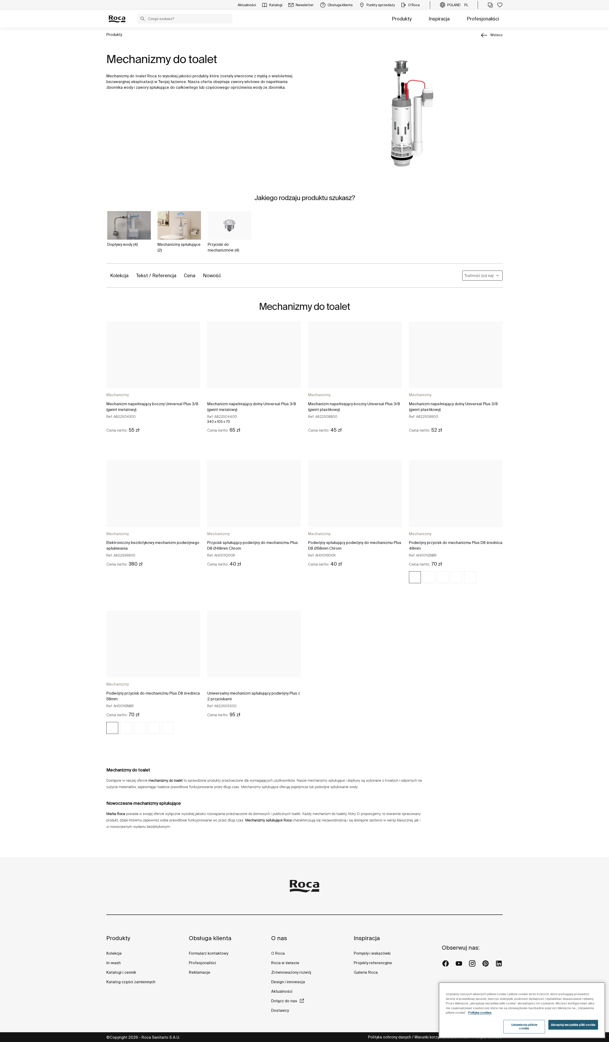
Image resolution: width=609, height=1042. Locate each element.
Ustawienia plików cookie (524, 1026)
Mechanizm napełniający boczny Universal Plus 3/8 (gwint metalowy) (152, 407)
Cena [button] (189, 275)
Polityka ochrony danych (389, 1037)
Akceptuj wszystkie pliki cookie (573, 1025)
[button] (142, 19)
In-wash (113, 963)
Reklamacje (199, 972)
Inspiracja (439, 18)
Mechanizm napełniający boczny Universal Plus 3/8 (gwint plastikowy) (354, 407)
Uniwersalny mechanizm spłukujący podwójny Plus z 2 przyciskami (253, 696)
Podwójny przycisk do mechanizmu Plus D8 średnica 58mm (153, 696)
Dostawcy (280, 1010)
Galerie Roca (366, 972)
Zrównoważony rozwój (291, 972)
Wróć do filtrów (598, 985)
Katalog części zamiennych (130, 982)
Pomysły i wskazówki (372, 953)
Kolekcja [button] (119, 275)
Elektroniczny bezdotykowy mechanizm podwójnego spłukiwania (152, 545)
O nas (279, 938)
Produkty (402, 18)
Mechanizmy (117, 395)
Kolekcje (114, 953)
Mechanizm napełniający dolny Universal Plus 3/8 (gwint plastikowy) (453, 407)
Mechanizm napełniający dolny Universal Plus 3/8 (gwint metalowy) (251, 407)
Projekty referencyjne (373, 963)
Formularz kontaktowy (208, 953)
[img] (415, 577)
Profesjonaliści (483, 18)
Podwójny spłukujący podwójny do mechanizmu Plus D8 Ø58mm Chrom (354, 545)
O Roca (278, 953)
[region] (522, 1010)
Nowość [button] (212, 275)
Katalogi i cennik (121, 972)
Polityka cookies (479, 1012)
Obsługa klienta (210, 938)
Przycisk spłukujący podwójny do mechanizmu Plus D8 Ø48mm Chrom (252, 545)
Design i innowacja (288, 982)
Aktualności (281, 991)
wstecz (496, 35)
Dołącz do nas (284, 1001)
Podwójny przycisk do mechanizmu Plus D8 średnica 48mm (455, 545)
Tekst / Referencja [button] (156, 275)
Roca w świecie (285, 963)
